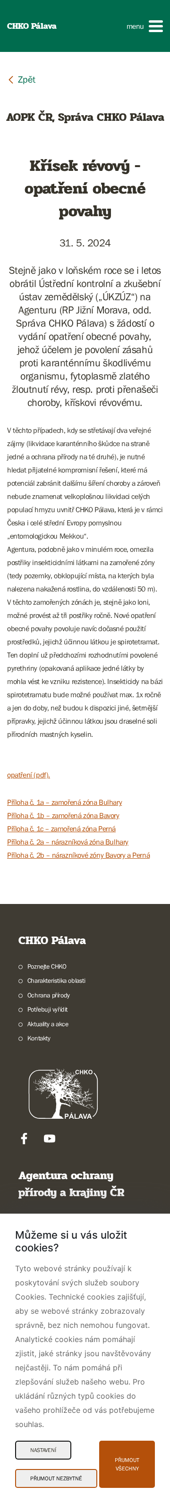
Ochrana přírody (48, 995)
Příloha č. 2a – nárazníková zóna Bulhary (67, 841)
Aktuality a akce (47, 1024)
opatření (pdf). (28, 774)
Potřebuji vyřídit (47, 1009)
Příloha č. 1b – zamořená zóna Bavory (63, 815)
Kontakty (39, 1038)
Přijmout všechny (127, 1464)
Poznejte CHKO (47, 966)
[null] (21, 79)
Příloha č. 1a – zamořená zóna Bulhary (64, 802)
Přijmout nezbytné (56, 1478)
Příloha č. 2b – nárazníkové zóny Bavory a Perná (78, 855)
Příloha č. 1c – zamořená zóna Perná (61, 828)
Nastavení (43, 1450)
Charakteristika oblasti (56, 980)
